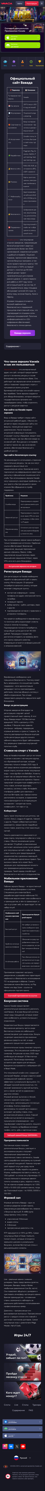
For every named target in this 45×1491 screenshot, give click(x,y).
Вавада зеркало (22, 333)
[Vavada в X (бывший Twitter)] (17, 1446)
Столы (25, 1404)
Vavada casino (12, 240)
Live (16, 1404)
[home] (6, 4)
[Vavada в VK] (11, 1446)
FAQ (31, 1410)
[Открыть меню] (42, 3)
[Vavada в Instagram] (5, 1446)
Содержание (18, 1410)
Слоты (7, 1404)
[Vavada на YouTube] (23, 1446)
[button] (42, 14)
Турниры (36, 1404)
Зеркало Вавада (10, 369)
